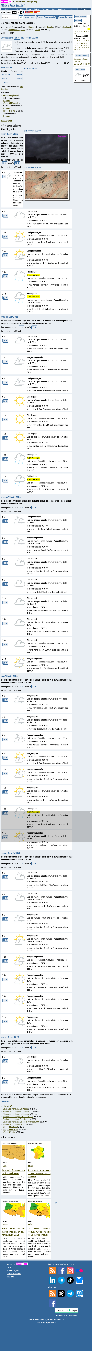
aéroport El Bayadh (10, 103)
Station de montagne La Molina (15, 1109)
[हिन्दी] (38, 12)
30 (88, 31)
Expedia (5, 78)
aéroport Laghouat (10, 95)
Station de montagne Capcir (14, 1124)
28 (84, 31)
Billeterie (78, 20)
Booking (19, 74)
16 (79, 45)
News (7, 9)
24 (75, 31)
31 (75, 34)
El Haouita (48, 27)
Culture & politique (58, 9)
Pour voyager (6, 120)
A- (1, 12)
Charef (37, 29)
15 (77, 45)
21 (75, 48)
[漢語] (35, 12)
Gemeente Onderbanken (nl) (46, 17)
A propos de (17, 1264)
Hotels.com (6, 74)
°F (21, 12)
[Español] (32, 12)
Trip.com (6, 100)
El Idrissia (30, 27)
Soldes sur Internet (82, 55)
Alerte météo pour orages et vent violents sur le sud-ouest (39, 1173)
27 (82, 31)
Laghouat (67, 27)
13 (88, 43)
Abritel (19, 78)
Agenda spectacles (81, 16)
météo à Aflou (80, 69)
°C (19, 12)
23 (88, 29)
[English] (28, 12)
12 (86, 43)
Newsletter (10, 1277)
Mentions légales (13, 1270)
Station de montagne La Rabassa (16, 1114)
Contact (9, 1267)
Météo (5, 1166)
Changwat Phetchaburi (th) (67, 17)
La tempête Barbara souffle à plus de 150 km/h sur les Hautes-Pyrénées (39, 1231)
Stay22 (5, 82)
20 (88, 45)
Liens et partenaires (14, 1273)
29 (86, 31)
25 (77, 31)
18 (84, 45)
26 (79, 31)
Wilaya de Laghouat (17, 29)
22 (77, 48)
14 (75, 45)
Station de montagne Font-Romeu (16, 1119)
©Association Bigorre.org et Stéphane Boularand (46, 1319)
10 (82, 43)
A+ (4, 12)
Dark (14, 12)
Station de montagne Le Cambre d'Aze (18, 1116)
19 (86, 45)
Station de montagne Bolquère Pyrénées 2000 (21, 1121)
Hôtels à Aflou (30, 68)
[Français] (24, 13)
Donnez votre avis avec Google (66, 1315)
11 (84, 43)
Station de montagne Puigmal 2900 (17, 1111)
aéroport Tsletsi (9, 111)
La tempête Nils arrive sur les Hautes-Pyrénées (13, 1172)
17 (82, 45)
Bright (9, 12)
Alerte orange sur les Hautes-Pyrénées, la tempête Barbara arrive (13, 1231)
